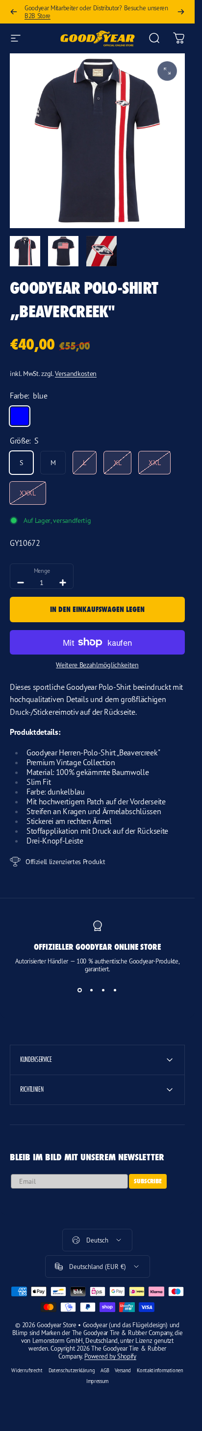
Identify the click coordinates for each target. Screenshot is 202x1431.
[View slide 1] (80, 990)
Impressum (97, 1381)
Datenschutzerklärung (72, 1370)
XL (117, 462)
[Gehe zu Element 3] (101, 251)
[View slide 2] (92, 990)
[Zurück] (14, 11)
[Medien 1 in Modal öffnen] (167, 71)
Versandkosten (76, 373)
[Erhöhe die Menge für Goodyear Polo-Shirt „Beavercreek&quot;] (62, 582)
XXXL (28, 493)
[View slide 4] (115, 990)
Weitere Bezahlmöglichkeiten (97, 664)
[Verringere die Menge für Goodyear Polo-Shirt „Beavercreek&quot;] (20, 582)
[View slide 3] (103, 990)
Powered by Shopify (110, 1356)
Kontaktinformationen (160, 1370)
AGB (105, 1370)
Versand (123, 1370)
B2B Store (37, 16)
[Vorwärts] (181, 11)
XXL (154, 462)
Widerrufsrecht (27, 1370)
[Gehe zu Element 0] (25, 251)
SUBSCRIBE (148, 1181)
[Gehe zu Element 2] (63, 251)
